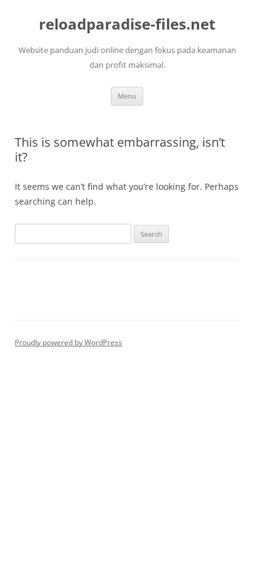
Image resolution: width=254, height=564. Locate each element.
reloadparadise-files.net (127, 24)
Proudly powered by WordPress (68, 342)
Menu (127, 95)
